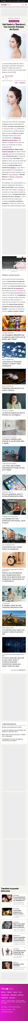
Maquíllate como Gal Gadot (18, 964)
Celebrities (4, 998)
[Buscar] (23, 5)
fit (1, 1003)
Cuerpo (15, 992)
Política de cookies (6, 1009)
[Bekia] (3, 1)
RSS (14, 1009)
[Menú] (26, 5)
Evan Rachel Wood (8, 149)
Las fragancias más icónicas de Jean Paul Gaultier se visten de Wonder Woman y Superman (19, 952)
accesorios (19, 288)
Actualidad (9, 1)
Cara (20, 992)
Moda (14, 1)
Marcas (3, 992)
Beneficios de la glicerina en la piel (12, 727)
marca (15, 140)
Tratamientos (5, 995)
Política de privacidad (14, 1007)
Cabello (15, 962)
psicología (19, 1002)
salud (13, 1002)
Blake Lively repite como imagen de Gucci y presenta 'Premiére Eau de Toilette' (19, 925)
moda (21, 189)
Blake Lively (19, 149)
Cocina (23, 1)
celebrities (5, 154)
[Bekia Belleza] (5, 5)
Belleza (18, 1)
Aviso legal (4, 1007)
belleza (12, 167)
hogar (24, 1002)
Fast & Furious (13, 174)
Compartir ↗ (22, 82)
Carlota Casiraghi (8, 151)
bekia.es (3, 1000)
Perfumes (17, 18)
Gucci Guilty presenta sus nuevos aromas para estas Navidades (18, 912)
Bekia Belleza (11, 18)
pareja (3, 1002)
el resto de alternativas (16, 293)
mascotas (8, 1002)
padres (22, 1000)
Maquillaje (16, 935)
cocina (17, 1000)
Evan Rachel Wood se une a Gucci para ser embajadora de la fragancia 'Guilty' (19, 898)
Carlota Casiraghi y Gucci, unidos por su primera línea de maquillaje (19, 939)
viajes (5, 1003)
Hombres (21, 995)
